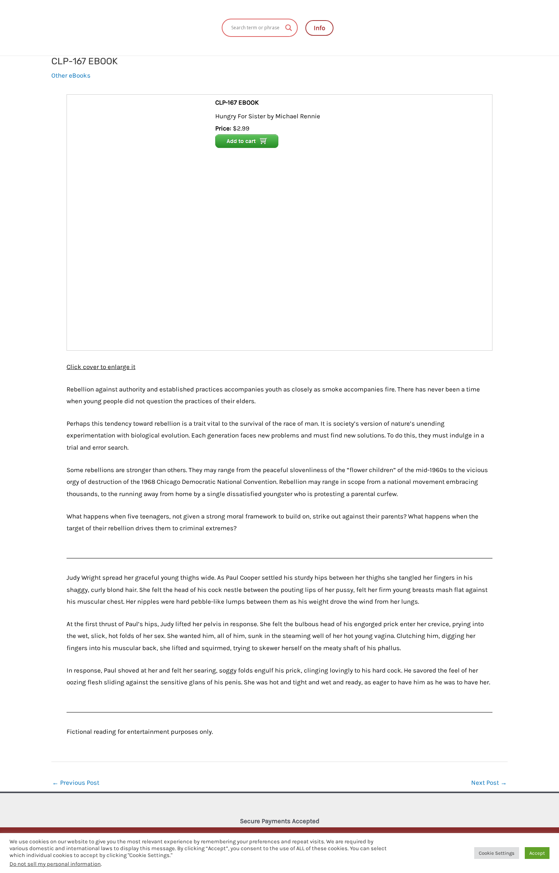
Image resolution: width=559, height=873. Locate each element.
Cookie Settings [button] (497, 853)
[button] (319, 28)
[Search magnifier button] (288, 27)
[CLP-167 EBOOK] (142, 222)
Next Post (489, 782)
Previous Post (75, 782)
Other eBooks (71, 75)
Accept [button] (537, 853)
